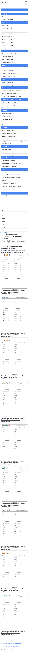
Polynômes (5, 180)
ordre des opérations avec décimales (11, 96)
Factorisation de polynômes (9, 183)
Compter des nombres (7, 19)
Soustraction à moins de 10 (9, 53)
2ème (3, 224)
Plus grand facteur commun (9, 102)
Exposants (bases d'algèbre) (9, 152)
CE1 (3, 201)
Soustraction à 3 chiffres (8, 62)
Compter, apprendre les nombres (10, 14)
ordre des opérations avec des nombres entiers (14, 90)
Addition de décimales (8, 130)
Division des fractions (7, 124)
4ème (3, 218)
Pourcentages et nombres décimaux (11, 163)
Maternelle (5, 196)
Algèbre (4, 169)
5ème (3, 215)
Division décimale (6, 139)
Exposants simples (6, 149)
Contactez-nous (15, 646)
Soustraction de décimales (9, 133)
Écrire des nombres (7, 17)
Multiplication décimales (8, 136)
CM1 (3, 207)
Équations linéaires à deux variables (11, 177)
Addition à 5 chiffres (7, 48)
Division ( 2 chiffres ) (7, 82)
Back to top (4, 643)
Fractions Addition (7, 116)
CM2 (3, 210)
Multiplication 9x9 (6, 68)
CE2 (3, 204)
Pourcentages (5, 157)
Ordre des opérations (7, 88)
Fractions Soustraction (8, 119)
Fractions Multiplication (8, 122)
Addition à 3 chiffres (7, 42)
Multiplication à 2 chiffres (8, 73)
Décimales (4, 127)
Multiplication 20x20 (7, 70)
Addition (4, 22)
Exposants (4, 146)
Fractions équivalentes (8, 113)
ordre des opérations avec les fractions (12, 93)
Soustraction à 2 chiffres (8, 59)
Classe (3, 193)
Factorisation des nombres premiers (11, 99)
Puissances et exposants (8, 189)
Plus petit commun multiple (9, 105)
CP (3, 198)
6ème (3, 213)
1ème (3, 227)
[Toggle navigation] (26, 2)
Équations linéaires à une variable (10, 174)
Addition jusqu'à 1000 (7, 36)
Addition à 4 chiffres (7, 45)
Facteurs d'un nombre (7, 107)
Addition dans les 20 (7, 31)
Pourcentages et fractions (8, 160)
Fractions (4, 110)
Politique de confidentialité (15, 643)
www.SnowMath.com (12, 649)
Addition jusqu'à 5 (6, 25)
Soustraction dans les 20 (8, 56)
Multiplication (5, 65)
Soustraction (5, 51)
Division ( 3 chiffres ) (7, 85)
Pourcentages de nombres (9, 166)
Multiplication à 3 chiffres (8, 76)
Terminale (4, 230)
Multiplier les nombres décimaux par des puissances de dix (12, 142)
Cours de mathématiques (8, 10)
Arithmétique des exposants (9, 155)
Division (4, 79)
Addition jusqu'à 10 (7, 28)
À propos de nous (5, 646)
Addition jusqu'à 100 (7, 34)
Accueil (3, 2)
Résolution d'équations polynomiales (11, 186)
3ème (3, 221)
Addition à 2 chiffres (7, 39)
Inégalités (4, 172)
